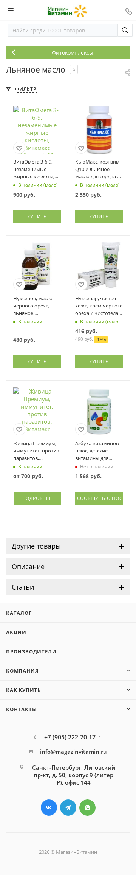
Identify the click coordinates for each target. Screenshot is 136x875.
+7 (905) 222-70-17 (70, 737)
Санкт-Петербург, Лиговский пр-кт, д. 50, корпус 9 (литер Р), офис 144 (73, 775)
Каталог (19, 613)
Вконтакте (49, 807)
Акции (16, 632)
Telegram (68, 807)
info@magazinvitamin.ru (73, 751)
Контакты (21, 709)
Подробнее (37, 498)
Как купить (23, 690)
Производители (31, 651)
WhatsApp (87, 807)
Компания (22, 670)
